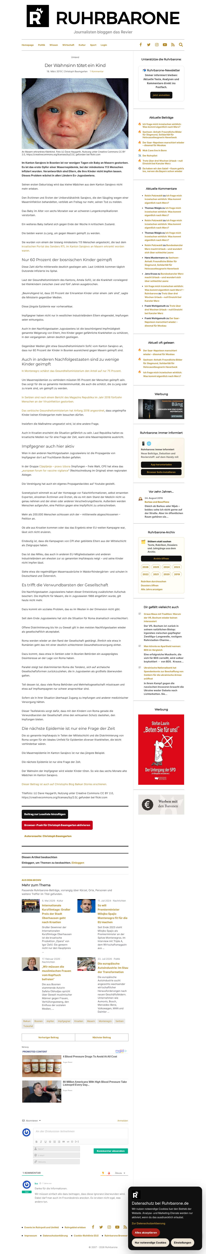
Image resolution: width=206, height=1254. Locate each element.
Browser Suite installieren (161, 472)
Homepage (28, 45)
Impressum (30, 1235)
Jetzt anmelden (161, 95)
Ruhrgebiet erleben (75, 1227)
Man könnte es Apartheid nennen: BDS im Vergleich (162, 648)
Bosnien (38, 1021)
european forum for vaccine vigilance (45, 470)
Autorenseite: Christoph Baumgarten (47, 836)
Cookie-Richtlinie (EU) (86, 1235)
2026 (145, 567)
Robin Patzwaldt (154, 195)
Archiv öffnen (161, 558)
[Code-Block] (68, 1142)
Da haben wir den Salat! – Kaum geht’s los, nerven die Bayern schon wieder (163, 170)
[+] (77, 1141)
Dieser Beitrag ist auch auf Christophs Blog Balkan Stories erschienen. (64, 784)
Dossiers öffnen (150, 585)
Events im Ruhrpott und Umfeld (41, 1227)
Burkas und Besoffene (157, 502)
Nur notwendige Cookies (150, 1242)
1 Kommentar (96, 71)
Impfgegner (64, 1021)
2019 (177, 574)
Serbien (120, 1021)
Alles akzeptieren (146, 1232)
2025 (156, 567)
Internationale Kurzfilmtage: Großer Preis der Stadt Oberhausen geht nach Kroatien (56, 914)
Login (104, 45)
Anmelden (122, 1120)
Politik (41, 45)
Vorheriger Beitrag (48, 1037)
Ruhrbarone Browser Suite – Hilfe (123, 1235)
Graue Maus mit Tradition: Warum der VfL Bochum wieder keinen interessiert (162, 618)
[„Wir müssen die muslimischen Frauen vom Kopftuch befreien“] (31, 964)
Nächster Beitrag (102, 1037)
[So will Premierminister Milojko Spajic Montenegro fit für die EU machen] (86, 906)
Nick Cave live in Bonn (155, 150)
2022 (146, 574)
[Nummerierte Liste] (54, 1142)
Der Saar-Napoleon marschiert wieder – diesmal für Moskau (163, 144)
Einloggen (78, 862)
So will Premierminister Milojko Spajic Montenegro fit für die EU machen (112, 914)
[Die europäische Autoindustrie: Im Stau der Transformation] (86, 964)
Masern (91, 1021)
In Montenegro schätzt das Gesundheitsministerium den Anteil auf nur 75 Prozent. (71, 370)
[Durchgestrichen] (50, 1142)
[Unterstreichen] (45, 1142)
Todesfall (28, 1026)
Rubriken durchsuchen (153, 581)
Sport (93, 45)
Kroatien (78, 1021)
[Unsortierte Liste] (59, 1142)
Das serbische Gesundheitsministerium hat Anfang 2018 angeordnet (63, 410)
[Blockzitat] (63, 1142)
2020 (167, 574)
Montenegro (105, 1021)
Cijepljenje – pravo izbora (54, 466)
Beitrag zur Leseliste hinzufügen (45, 814)
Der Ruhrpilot (150, 155)
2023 (177, 567)
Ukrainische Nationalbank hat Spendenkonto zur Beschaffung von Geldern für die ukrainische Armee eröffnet (163, 673)
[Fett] (36, 1142)
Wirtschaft (68, 45)
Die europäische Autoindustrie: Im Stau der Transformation (113, 968)
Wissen (54, 45)
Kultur (82, 45)
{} (72, 1141)
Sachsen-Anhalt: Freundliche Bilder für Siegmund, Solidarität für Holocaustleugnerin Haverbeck (162, 134)
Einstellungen (182, 1242)
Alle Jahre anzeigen (152, 589)
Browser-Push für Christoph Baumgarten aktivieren (57, 825)
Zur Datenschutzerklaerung (148, 1223)
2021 (156, 574)
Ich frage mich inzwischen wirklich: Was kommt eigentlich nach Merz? (162, 125)
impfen (50, 1021)
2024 (167, 567)
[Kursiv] (41, 1142)
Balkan (26, 1021)
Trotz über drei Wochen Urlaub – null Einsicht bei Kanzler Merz (163, 162)
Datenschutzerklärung (55, 1235)
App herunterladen (161, 464)
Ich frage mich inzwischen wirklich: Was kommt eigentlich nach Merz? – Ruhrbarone (164, 290)
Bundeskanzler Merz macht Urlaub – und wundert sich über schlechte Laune (164, 249)
